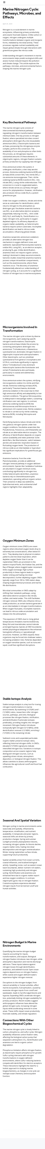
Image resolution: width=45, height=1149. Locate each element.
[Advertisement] (22, 95)
